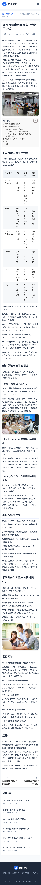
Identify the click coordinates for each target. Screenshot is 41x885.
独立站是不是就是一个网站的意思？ (17, 847)
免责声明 (34, 873)
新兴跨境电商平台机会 (12, 127)
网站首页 (5, 14)
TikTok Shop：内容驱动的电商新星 (19, 131)
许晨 (33, 34)
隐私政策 (6, 873)
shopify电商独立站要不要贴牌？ (15, 819)
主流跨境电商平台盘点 (12, 124)
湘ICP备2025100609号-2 (27, 882)
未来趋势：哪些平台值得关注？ (15, 139)
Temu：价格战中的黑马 (15, 129)
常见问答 (8, 142)
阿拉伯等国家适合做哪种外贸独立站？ (18, 838)
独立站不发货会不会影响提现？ (15, 810)
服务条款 (15, 873)
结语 (6, 144)
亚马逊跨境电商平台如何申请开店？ (17, 828)
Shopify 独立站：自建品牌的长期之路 (20, 134)
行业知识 (14, 14)
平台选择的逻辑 (10, 136)
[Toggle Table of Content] (34, 121)
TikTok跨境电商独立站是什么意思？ (17, 800)
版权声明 (25, 873)
